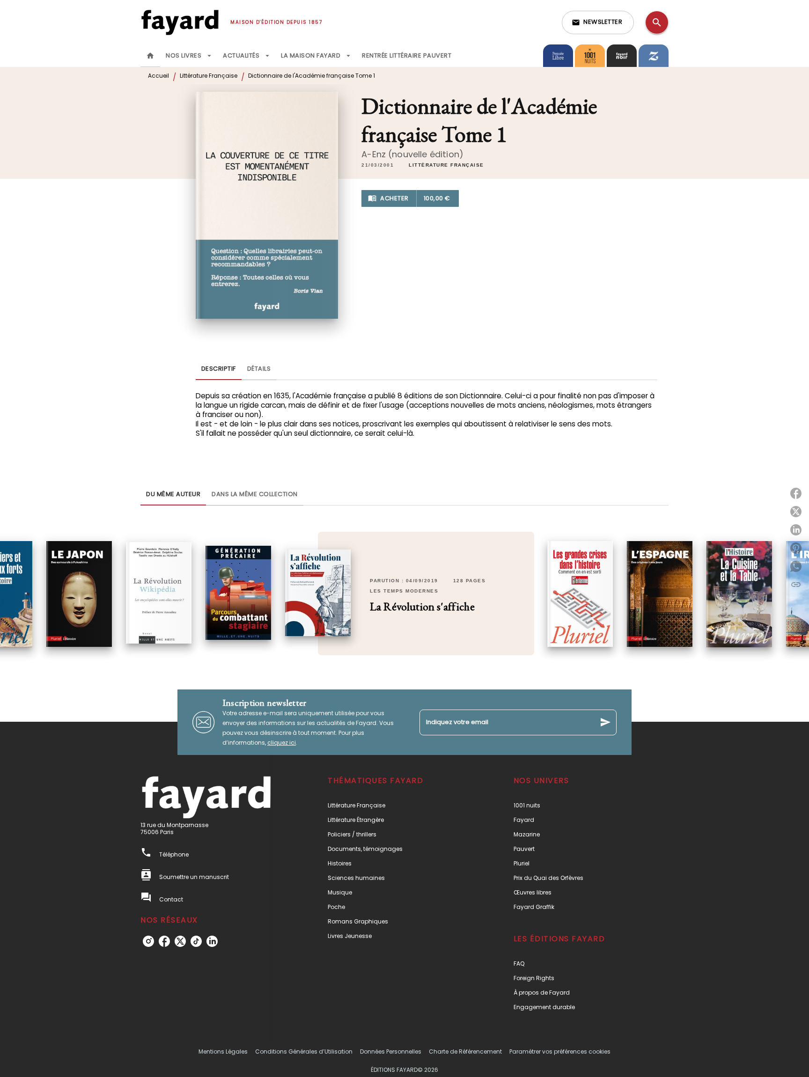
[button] (598, 22)
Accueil (158, 76)
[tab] (150, 55)
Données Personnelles (390, 1051)
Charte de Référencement (465, 1051)
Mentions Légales (223, 1051)
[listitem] (148, 941)
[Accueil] (179, 22)
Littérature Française (208, 76)
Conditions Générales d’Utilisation (304, 1051)
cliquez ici (281, 743)
